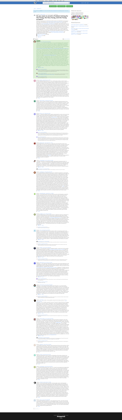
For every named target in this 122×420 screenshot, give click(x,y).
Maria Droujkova (53, 10)
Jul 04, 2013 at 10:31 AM (44, 340)
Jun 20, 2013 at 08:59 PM (47, 247)
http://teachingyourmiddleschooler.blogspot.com (44, 48)
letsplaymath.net (58, 322)
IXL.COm (49, 155)
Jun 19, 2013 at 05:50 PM (49, 318)
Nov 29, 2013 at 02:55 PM (47, 41)
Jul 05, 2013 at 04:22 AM (48, 171)
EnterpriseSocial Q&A (61, 418)
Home (37, 0)
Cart (63, 0)
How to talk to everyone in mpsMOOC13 (77, 24)
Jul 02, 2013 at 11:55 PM (47, 382)
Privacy (63, 413)
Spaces (82, 2)
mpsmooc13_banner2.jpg (41, 34)
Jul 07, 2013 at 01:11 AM (48, 142)
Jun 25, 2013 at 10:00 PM (43, 76)
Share (43, 67)
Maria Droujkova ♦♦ (40, 168)
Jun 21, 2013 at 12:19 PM (49, 160)
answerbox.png (39, 35)
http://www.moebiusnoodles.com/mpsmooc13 (56, 31)
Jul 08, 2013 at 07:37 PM (49, 100)
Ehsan (41, 113)
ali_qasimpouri (42, 160)
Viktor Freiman (42, 100)
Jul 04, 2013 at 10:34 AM (44, 281)
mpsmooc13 (56, 14)
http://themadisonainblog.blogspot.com (50, 55)
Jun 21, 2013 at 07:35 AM (47, 213)
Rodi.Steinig (42, 262)
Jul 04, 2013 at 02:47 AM (47, 354)
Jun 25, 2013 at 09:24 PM (43, 69)
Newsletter (50, 0)
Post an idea (69, 6)
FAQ (60, 413)
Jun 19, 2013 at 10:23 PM (48, 262)
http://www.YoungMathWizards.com (55, 217)
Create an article (61, 6)
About (61, 0)
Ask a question (53, 6)
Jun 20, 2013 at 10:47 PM (46, 230)
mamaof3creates (42, 193)
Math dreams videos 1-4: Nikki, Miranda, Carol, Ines (79, 26)
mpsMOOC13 (39, 8)
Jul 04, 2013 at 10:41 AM (44, 243)
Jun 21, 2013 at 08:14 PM (46, 113)
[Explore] (85, 3)
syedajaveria (42, 171)
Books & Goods (41, 0)
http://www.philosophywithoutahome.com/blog (56, 249)
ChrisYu (41, 354)
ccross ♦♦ (39, 73)
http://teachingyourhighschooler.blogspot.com (61, 48)
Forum (55, 0)
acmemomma (42, 366)
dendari (41, 247)
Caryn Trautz (42, 284)
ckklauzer (41, 344)
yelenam (39, 69)
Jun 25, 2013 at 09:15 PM (43, 278)
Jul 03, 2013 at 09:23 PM (48, 366)
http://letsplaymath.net (52, 334)
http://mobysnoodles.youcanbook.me (57, 32)
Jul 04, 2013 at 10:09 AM (47, 344)
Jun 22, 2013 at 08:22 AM (46, 168)
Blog (57, 0)
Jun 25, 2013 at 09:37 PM (43, 73)
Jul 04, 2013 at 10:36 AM (44, 258)
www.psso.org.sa (54, 117)
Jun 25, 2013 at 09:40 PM (43, 132)
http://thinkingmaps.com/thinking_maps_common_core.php (46, 74)
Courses (46, 0)
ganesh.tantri (42, 142)
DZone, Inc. (61, 415)
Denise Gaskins (42, 318)
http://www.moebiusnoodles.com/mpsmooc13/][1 (55, 21)
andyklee (41, 213)
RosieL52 (41, 382)
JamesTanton (39, 243)
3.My (63, 186)
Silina (41, 399)
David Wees (42, 299)
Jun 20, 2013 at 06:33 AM (46, 337)
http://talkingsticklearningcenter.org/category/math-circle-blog (46, 267)
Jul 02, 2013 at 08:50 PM (46, 399)
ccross (41, 41)
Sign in (88, 2)
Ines (40, 230)
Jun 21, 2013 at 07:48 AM (46, 241)
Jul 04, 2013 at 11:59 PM (49, 193)
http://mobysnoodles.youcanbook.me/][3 (48, 23)
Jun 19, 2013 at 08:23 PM (48, 284)
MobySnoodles (43, 14)
